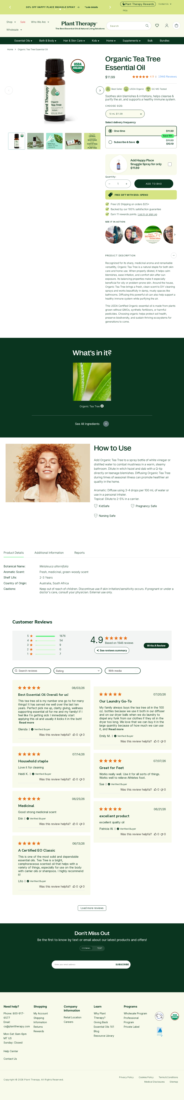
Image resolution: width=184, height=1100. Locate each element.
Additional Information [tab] (49, 552)
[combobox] (129, 26)
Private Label (131, 1026)
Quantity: (110, 176)
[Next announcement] (110, 7)
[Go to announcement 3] (64, 8)
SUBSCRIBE (122, 964)
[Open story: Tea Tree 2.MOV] (172, 235)
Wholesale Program (135, 1013)
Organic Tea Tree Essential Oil (33, 49)
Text (99, 948)
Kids (95, 40)
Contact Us (10, 1058)
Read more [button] (26, 723)
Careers (68, 1021)
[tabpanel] (92, 580)
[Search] (147, 26)
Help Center (11, 1051)
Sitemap (174, 1081)
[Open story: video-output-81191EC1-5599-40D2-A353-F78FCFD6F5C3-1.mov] (114, 235)
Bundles (164, 40)
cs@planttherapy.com (17, 1026)
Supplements (131, 40)
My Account (41, 1013)
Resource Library (104, 1035)
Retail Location (72, 1017)
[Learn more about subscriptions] (137, 142)
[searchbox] (31, 671)
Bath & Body (47, 40)
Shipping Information (40, 1020)
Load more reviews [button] (92, 908)
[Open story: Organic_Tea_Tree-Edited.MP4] (133, 235)
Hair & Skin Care (73, 40)
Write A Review (156, 645)
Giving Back (101, 1022)
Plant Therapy (32, 1079)
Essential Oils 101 (104, 1026)
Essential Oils (23, 40)
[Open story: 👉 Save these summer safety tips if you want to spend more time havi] (153, 235)
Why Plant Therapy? (100, 1015)
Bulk (150, 40)
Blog (96, 1031)
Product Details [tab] (14, 552)
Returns (38, 1026)
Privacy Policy (126, 1077)
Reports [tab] (79, 552)
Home (110, 40)
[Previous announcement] (10, 7)
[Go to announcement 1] (56, 8)
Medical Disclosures (154, 1081)
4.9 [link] (152, 76)
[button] (163, 4)
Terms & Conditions (168, 1077)
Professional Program (131, 1020)
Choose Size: (114, 105)
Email (87, 948)
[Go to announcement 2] (60, 8)
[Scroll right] (175, 234)
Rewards (39, 1031)
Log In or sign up (147, 214)
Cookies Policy (146, 1077)
